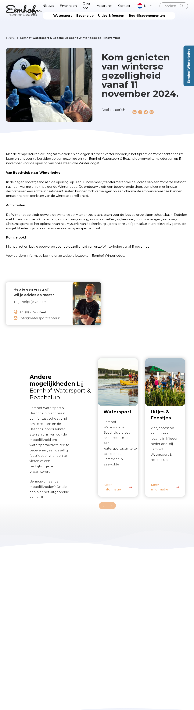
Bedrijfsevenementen (147, 15)
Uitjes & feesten (111, 15)
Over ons (86, 6)
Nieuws (48, 6)
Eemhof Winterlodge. (108, 255)
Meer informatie (112, 487)
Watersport (62, 15)
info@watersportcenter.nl (40, 318)
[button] (144, 5)
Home (10, 38)
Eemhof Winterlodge (189, 66)
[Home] (24, 10)
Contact (124, 6)
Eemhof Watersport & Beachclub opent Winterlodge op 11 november (70, 38)
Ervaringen (68, 6)
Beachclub (85, 15)
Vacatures (104, 6)
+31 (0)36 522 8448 (33, 312)
